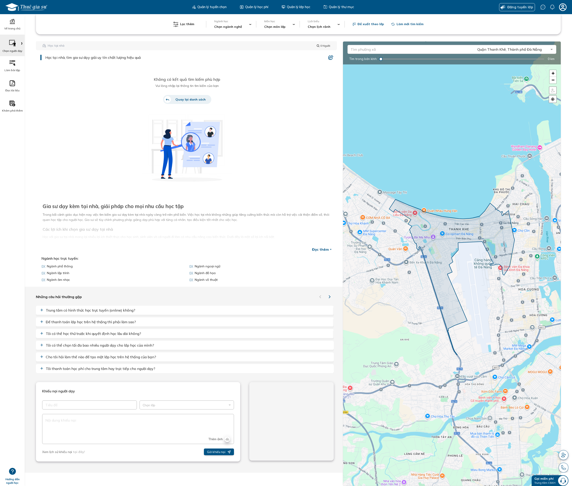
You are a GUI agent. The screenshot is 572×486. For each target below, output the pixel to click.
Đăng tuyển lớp (520, 7)
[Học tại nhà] (26, 7)
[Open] (551, 49)
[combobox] (413, 49)
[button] (552, 73)
